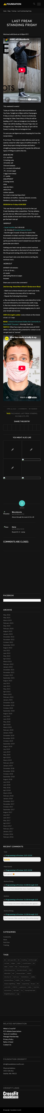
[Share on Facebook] (5, 427)
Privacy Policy (8, 1039)
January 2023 (8, 634)
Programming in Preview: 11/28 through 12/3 (22, 885)
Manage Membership (11, 1036)
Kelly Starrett (7, 977)
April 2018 (7, 790)
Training (6, 945)
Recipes (33, 983)
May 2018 (6, 787)
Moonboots (20, 416)
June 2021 (6, 686)
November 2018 (8, 771)
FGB (16, 966)
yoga (18, 994)
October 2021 (8, 675)
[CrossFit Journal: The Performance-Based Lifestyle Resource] (11, 1098)
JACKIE (29, 973)
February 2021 (8, 697)
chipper (13, 963)
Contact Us (7, 1045)
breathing (24, 960)
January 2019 (8, 766)
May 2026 (6, 615)
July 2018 (6, 782)
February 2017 (8, 829)
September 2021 (9, 678)
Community (7, 937)
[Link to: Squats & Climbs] (31, 468)
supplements (22, 987)
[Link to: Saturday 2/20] (12, 468)
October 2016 (8, 834)
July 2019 (6, 749)
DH (34, 963)
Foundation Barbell (22, 970)
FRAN (30, 970)
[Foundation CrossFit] (18, 4)
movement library (9, 980)
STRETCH (14, 987)
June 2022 (6, 653)
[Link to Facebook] (33, 1109)
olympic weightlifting (9, 983)
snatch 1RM (7, 987)
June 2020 (6, 719)
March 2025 (7, 620)
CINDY (19, 963)
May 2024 (6, 626)
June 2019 (6, 752)
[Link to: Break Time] (12, 449)
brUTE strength (33, 960)
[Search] (33, 4)
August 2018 (7, 779)
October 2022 (8, 642)
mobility (33, 977)
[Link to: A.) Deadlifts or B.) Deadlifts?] (12, 486)
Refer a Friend (8, 1042)
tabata (29, 987)
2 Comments (22, 409)
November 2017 (8, 804)
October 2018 (8, 774)
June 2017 (6, 818)
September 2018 (9, 777)
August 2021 (7, 681)
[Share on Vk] (30, 427)
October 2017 (8, 807)
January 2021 (8, 700)
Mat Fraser (16, 977)
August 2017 (7, 812)
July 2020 (6, 716)
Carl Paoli (6, 963)
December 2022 (8, 637)
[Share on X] (10, 427)
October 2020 (8, 708)
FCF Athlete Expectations (12, 1031)
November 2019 (8, 738)
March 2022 (7, 661)
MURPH (17, 980)
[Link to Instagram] (36, 1109)
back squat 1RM (12, 960)
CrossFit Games (27, 963)
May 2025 (6, 617)
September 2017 (9, 809)
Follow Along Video (24, 966)
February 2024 (8, 628)
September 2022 (9, 645)
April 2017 (7, 823)
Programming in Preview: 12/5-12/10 (19, 855)
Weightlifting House (9, 994)
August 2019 (7, 746)
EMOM (11, 966)
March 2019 (7, 760)
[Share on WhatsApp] (14, 427)
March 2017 (7, 826)
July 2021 (6, 683)
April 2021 (7, 692)
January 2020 (8, 733)
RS (37, 983)
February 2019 (8, 763)
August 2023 (7, 631)
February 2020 (8, 730)
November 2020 (8, 705)
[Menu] (38, 4)
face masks (15, 413)
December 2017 (8, 801)
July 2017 (6, 815)
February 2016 (8, 837)
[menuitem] (33, 4)
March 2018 (7, 793)
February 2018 (8, 796)
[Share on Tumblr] (26, 427)
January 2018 (8, 798)
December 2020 (8, 702)
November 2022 (8, 639)
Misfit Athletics (25, 977)
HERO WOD (7, 973)
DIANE (5, 966)
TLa (22, 990)
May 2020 (6, 722)
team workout (7, 990)
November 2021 (8, 672)
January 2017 (8, 831)
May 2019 (6, 755)
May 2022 (6, 656)
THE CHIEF (16, 990)
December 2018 (8, 768)
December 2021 (8, 670)
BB (19, 960)
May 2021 (6, 689)
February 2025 (8, 623)
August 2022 (7, 648)
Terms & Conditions (10, 1034)
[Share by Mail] (39, 427)
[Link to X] (39, 1109)
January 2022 (8, 667)
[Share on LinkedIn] (22, 427)
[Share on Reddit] (34, 427)
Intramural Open (20, 973)
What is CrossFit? (9, 1028)
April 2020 (7, 724)
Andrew (34, 409)
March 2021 (7, 694)
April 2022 (7, 659)
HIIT (13, 973)
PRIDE (18, 983)
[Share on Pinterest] (18, 427)
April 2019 (7, 757)
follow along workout (9, 970)
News (5, 939)
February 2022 (8, 664)
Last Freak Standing (29, 413)
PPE (27, 416)
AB (5, 960)
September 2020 (9, 711)
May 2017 (6, 820)
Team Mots (36, 987)
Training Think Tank (30, 990)
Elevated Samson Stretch (23, 230)
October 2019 (8, 741)
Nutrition (6, 942)
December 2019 (8, 735)
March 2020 (7, 727)
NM (22, 980)
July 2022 (6, 650)
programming (25, 983)
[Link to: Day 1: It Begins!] (31, 449)
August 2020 (7, 713)
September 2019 (9, 744)
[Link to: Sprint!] (31, 486)
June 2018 (6, 785)
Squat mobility (9, 227)
